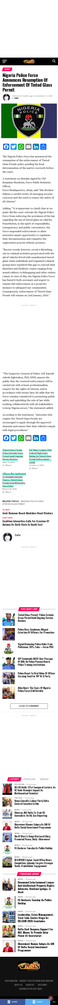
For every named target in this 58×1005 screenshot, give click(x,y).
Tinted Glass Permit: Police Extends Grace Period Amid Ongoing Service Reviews (12, 454)
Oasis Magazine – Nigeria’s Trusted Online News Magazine (29, 980)
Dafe (17, 98)
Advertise (30, 984)
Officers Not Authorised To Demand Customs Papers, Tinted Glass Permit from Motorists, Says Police (14, 479)
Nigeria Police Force (33, 501)
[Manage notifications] (50, 998)
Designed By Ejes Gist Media (30, 988)
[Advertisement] (29, 29)
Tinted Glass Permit (14, 504)
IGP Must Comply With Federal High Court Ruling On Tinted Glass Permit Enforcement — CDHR (40, 456)
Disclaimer (42, 984)
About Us (18, 984)
